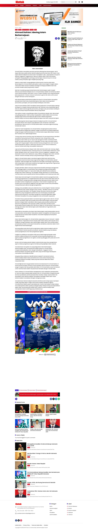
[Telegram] (56, 399)
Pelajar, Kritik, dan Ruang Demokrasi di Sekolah (36, 430)
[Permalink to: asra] (16, 38)
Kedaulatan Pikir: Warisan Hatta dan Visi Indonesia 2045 (52, 430)
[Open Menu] (82, 2)
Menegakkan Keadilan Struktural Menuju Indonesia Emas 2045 (22, 416)
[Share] (59, 38)
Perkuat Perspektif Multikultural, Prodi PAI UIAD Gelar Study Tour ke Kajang (75, 38)
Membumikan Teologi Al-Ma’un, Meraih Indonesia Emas (36, 416)
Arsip (16, 29)
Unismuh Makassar (72, 506)
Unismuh (70, 514)
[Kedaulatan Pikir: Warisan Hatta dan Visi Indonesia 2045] (53, 423)
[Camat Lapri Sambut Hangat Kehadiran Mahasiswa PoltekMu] (64, 52)
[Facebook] (51, 399)
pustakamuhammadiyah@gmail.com (26, 513)
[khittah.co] (26, 2)
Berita (51, 506)
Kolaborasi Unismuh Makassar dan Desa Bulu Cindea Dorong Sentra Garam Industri (75, 45)
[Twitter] (53, 399)
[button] (75, 2)
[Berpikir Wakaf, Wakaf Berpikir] (53, 408)
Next (57, 385)
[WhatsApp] (59, 399)
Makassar (70, 512)
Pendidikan (52, 512)
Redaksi (46, 525)
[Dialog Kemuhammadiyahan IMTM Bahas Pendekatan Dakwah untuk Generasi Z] (64, 65)
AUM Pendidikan (53, 514)
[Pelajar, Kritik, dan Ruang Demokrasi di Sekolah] (37, 423)
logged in (23, 437)
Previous (54, 385)
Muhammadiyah (25, 29)
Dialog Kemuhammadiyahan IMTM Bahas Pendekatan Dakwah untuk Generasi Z (74, 64)
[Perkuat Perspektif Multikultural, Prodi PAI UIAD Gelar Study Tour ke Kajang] (64, 39)
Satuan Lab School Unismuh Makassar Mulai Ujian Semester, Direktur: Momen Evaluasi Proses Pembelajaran (75, 58)
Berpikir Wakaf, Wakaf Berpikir (51, 415)
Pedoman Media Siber (37, 525)
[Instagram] (21, 520)
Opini (35, 29)
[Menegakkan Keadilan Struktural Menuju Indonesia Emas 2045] (22, 408)
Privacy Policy (26, 525)
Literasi (19, 29)
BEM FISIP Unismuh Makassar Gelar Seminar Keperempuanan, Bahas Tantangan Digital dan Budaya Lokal (75, 32)
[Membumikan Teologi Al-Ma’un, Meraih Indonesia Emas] (37, 408)
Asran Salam (32, 390)
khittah (70, 508)
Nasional (31, 29)
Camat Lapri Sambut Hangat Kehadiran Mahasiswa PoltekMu (75, 51)
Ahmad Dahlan (24, 390)
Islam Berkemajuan (42, 390)
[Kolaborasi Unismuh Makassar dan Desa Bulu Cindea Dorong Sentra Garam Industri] (64, 45)
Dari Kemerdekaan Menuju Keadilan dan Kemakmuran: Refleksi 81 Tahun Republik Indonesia (22, 431)
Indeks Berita (18, 525)
